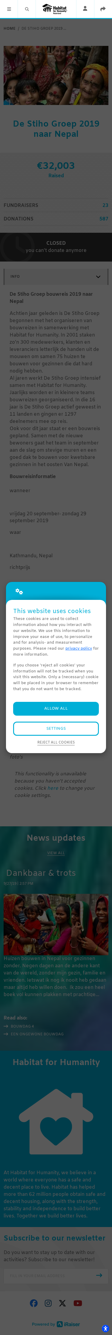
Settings (56, 728)
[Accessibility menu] (105, 1328)
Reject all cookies (56, 742)
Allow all (56, 708)
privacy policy (78, 648)
